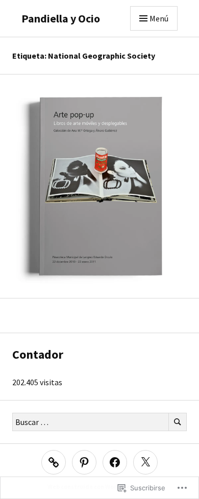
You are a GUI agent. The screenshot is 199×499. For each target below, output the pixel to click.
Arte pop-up (99, 192)
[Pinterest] (84, 462)
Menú (159, 18)
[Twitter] (145, 462)
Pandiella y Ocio (60, 18)
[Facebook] (115, 462)
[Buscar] (177, 422)
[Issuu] (53, 462)
